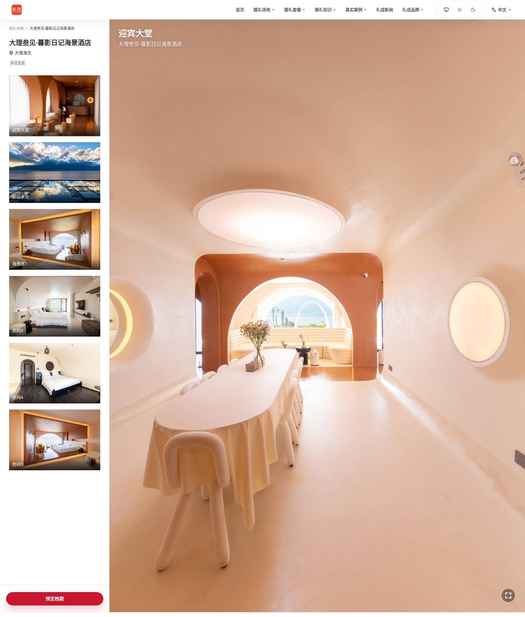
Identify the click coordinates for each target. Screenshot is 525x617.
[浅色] (459, 9)
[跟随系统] (446, 9)
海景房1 (190, 595)
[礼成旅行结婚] (24, 9)
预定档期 (55, 598)
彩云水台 (162, 595)
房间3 (215, 595)
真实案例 (353, 9)
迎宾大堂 (133, 595)
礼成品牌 (410, 9)
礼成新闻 (384, 9)
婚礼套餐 (292, 9)
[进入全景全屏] (508, 595)
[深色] (473, 9)
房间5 (261, 595)
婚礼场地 (261, 9)
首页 (240, 9)
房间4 (238, 595)
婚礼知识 (323, 9)
